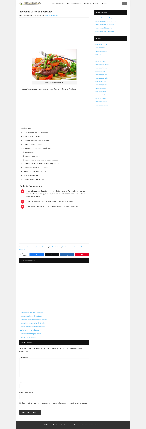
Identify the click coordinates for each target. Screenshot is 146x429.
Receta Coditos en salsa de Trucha (32, 323)
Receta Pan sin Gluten (27, 337)
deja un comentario (51, 15)
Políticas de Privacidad (87, 425)
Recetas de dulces (100, 61)
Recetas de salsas (100, 88)
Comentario (24, 357)
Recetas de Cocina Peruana (71, 247)
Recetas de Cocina (55, 247)
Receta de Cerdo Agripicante (30, 333)
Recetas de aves (99, 48)
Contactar (98, 425)
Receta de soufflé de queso (103, 28)
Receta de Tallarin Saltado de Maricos (33, 319)
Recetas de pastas (100, 75)
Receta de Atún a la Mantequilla (31, 312)
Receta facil (31, 247)
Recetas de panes (100, 71)
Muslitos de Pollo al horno (29, 330)
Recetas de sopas (100, 91)
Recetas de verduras (101, 105)
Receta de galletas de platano (30, 316)
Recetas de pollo (100, 81)
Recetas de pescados (101, 78)
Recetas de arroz (100, 58)
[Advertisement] (54, 34)
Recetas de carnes (42, 247)
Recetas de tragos (100, 102)
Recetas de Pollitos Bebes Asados (32, 326)
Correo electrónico (26, 393)
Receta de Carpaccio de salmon (104, 31)
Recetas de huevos (100, 68)
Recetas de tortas (100, 98)
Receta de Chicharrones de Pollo (105, 21)
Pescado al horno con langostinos (105, 18)
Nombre (23, 382)
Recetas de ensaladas (101, 64)
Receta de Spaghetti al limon (104, 25)
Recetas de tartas (100, 95)
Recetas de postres (100, 85)
